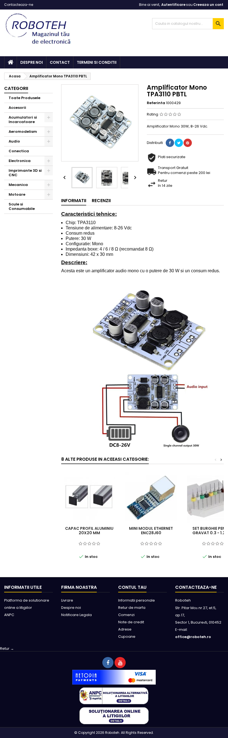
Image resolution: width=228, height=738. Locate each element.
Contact (60, 62)
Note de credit (131, 622)
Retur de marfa (131, 607)
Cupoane (126, 636)
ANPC (9, 614)
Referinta (156, 103)
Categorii (16, 88)
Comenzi (126, 614)
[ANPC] (114, 695)
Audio (14, 141)
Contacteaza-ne (18, 4)
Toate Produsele (24, 97)
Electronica (20, 160)
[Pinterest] (188, 143)
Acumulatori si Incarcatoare (23, 119)
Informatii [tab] (73, 200)
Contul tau (132, 587)
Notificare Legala (76, 614)
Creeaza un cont (208, 4)
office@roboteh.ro (193, 636)
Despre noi (31, 62)
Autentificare (173, 4)
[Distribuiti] (170, 143)
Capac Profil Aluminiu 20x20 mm (89, 531)
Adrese (125, 629)
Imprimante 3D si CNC (25, 173)
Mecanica (18, 184)
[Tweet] (179, 143)
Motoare (17, 194)
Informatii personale (136, 600)
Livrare (67, 600)
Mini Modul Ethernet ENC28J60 (151, 531)
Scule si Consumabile (22, 206)
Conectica (19, 151)
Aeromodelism (23, 131)
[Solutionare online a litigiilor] (114, 715)
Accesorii (17, 107)
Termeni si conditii (97, 62)
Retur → (7, 648)
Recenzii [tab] (101, 200)
